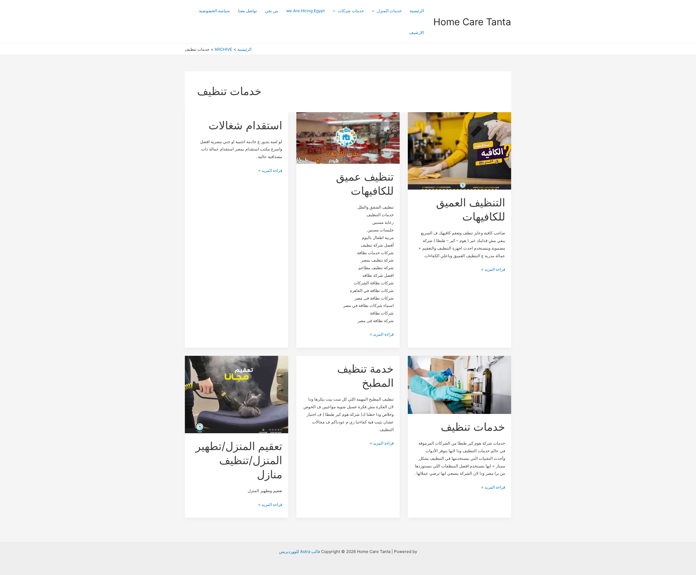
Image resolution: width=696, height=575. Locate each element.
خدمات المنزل (389, 10)
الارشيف (416, 32)
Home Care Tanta (472, 21)
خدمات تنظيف (473, 426)
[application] (374, 11)
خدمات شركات (351, 10)
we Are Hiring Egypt (305, 10)
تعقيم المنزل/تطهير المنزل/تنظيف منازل (238, 460)
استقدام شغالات (245, 125)
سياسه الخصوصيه (214, 10)
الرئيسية (417, 10)
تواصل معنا (247, 10)
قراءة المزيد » (493, 269)
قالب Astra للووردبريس (299, 551)
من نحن (271, 10)
